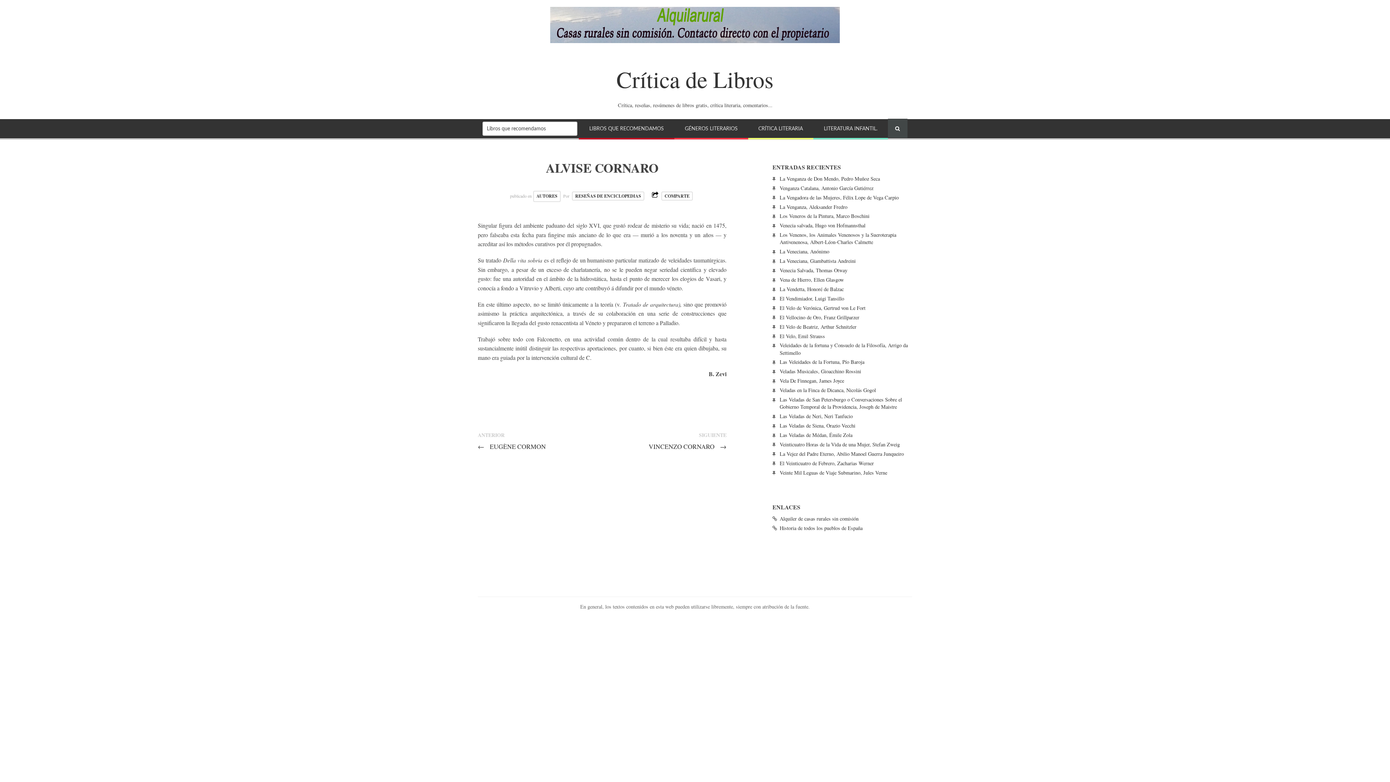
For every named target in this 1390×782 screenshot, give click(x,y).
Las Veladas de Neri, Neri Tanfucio (816, 416)
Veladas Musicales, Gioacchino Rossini (820, 371)
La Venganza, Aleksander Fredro (813, 206)
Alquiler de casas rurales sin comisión (819, 518)
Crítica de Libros (695, 78)
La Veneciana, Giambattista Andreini (818, 260)
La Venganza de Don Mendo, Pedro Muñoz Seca (830, 178)
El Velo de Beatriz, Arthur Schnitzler (818, 326)
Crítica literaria (780, 128)
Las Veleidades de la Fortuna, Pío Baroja (822, 361)
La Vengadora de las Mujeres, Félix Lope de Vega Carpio (839, 197)
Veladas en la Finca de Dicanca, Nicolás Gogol (828, 390)
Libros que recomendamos (626, 128)
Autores (546, 196)
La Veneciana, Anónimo (804, 251)
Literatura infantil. (850, 128)
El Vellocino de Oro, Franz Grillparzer (819, 317)
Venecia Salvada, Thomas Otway (813, 270)
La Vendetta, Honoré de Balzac (812, 289)
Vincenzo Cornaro (687, 446)
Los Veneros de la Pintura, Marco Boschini (824, 216)
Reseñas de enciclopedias (608, 196)
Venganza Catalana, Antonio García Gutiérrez (826, 188)
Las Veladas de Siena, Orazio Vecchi (817, 425)
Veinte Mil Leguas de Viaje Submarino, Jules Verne (833, 472)
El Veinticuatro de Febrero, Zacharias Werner (827, 463)
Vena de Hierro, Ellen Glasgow (812, 279)
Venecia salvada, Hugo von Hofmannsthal (822, 225)
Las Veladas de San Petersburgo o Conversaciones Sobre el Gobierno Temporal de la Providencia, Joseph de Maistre (841, 403)
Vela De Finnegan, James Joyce (812, 380)
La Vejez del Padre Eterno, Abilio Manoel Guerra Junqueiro (842, 453)
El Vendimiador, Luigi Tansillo (812, 298)
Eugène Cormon (512, 446)
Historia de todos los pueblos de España (821, 528)
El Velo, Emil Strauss (802, 336)
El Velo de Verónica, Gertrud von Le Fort (822, 307)
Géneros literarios (711, 128)
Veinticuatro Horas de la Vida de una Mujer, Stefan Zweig (840, 444)
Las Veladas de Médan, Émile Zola (816, 435)
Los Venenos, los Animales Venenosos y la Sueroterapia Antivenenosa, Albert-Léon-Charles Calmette (838, 238)
